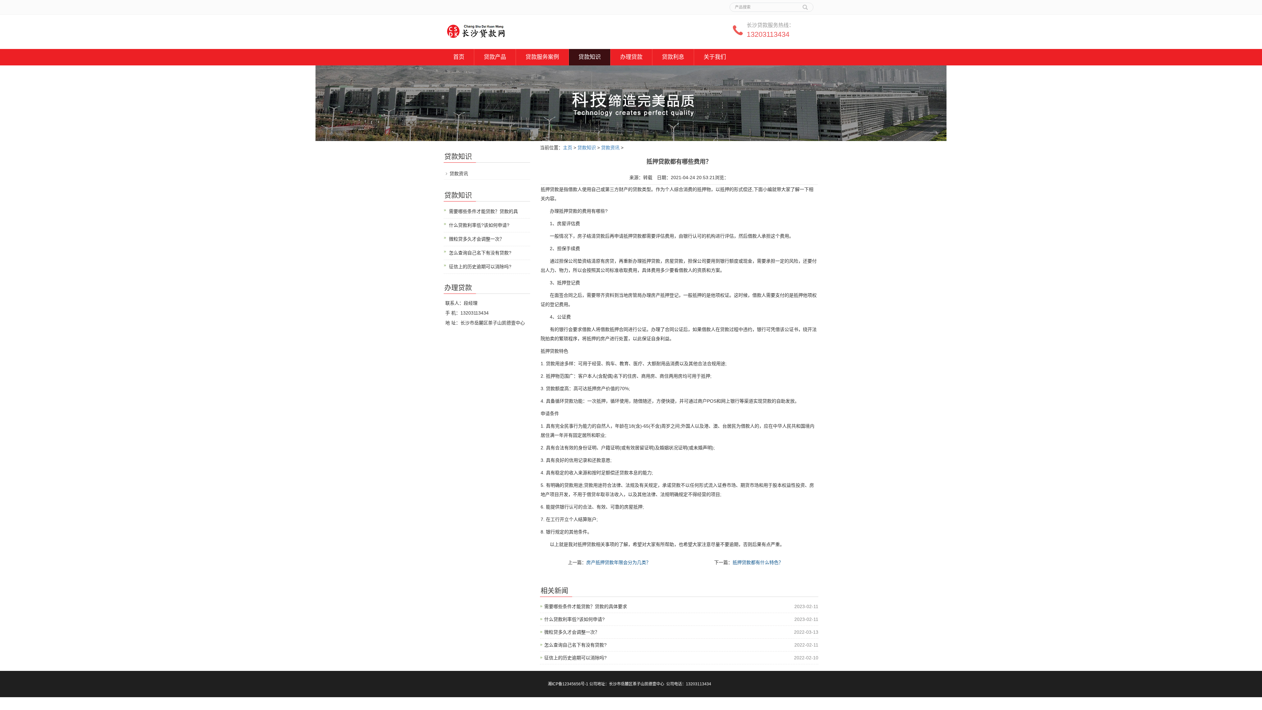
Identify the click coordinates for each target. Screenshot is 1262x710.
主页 (567, 147)
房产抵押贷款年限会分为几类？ (618, 562)
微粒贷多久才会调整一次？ (571, 632)
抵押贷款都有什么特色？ (758, 562)
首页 (458, 57)
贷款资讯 (610, 147)
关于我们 (715, 57)
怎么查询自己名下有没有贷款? (575, 645)
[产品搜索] (805, 5)
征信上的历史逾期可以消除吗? (575, 657)
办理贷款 (631, 57)
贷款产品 (495, 57)
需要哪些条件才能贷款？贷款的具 (483, 211)
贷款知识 (589, 57)
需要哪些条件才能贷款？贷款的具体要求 (585, 606)
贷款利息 (673, 57)
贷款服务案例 (542, 57)
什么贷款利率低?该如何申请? (574, 619)
